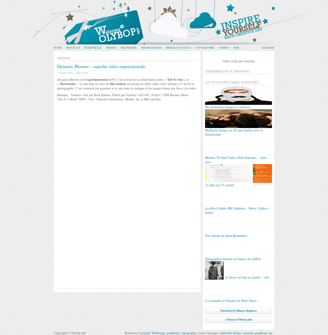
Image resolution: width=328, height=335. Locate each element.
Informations (151, 47)
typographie (189, 333)
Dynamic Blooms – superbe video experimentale (101, 66)
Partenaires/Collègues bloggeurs (238, 310)
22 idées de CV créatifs (219, 185)
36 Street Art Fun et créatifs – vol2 (247, 277)
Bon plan (73, 47)
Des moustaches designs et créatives (227, 107)
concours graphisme (255, 333)
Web (236, 47)
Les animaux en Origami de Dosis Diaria (231, 300)
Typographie (204, 47)
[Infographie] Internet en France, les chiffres (233, 259)
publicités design (230, 333)
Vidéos (224, 47)
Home (58, 47)
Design (111, 47)
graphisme (173, 333)
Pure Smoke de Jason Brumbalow (226, 236)
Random (268, 47)
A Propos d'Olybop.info (238, 319)
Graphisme (129, 47)
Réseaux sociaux (178, 47)
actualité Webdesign (152, 333)
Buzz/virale (93, 47)
